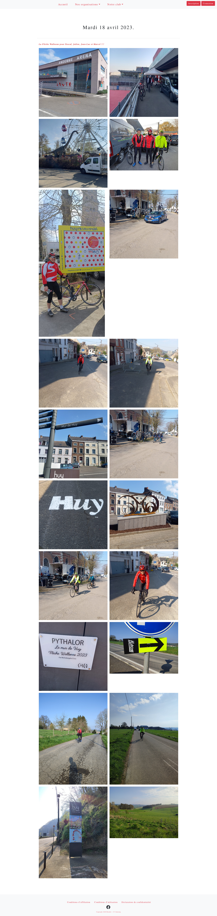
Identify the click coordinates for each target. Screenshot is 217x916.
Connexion (208, 3)
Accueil (63, 4)
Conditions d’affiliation (78, 902)
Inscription (193, 3)
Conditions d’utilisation (106, 902)
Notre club (114, 4)
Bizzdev (109, 912)
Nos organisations (86, 4)
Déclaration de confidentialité (136, 902)
